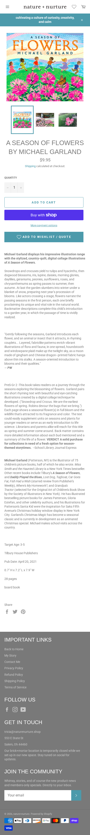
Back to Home (13, 649)
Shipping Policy (14, 681)
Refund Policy (13, 674)
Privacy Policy (13, 668)
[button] (43, 237)
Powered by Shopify (41, 814)
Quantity (10, 177)
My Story (10, 655)
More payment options (44, 225)
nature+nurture (21, 814)
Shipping (30, 166)
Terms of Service (15, 687)
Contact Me (12, 662)
